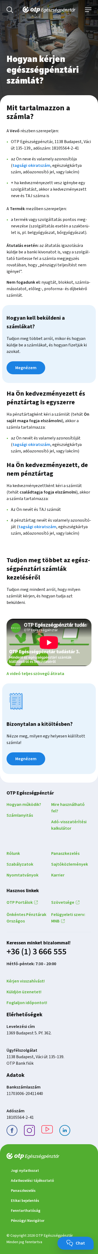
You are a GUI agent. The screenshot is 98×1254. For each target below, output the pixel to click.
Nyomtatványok (22, 875)
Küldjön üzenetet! (24, 992)
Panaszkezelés (65, 853)
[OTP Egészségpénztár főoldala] (49, 9)
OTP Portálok (20, 902)
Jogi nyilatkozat (25, 1170)
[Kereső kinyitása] (10, 9)
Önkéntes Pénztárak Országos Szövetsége (40, 911)
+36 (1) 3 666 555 (36, 951)
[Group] (29, 1131)
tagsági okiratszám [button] (31, 165)
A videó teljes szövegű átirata (35, 674)
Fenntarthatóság (25, 1210)
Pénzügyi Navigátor (27, 1220)
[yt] (47, 1131)
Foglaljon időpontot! (27, 1003)
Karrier (58, 875)
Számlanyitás (20, 815)
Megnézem (25, 368)
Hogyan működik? (24, 805)
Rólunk (13, 853)
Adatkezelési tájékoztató (32, 1180)
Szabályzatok (20, 864)
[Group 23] (12, 1131)
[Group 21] (64, 1131)
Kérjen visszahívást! (26, 981)
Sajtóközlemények (69, 864)
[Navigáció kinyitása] (88, 9)
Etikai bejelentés (25, 1200)
